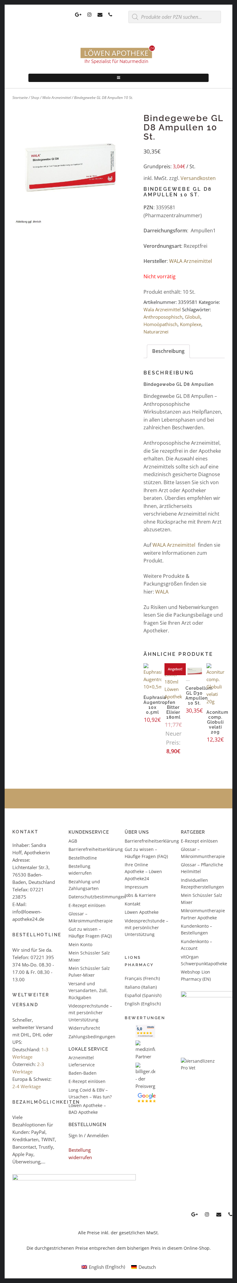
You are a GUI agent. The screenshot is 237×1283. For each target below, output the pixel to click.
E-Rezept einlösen (87, 905)
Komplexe (190, 324)
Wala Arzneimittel (56, 97)
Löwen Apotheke (142, 912)
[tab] (168, 351)
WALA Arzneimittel (190, 261)
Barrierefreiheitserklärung (96, 849)
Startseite (20, 97)
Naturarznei (155, 332)
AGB (73, 841)
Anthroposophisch (162, 317)
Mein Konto (80, 944)
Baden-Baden (83, 1073)
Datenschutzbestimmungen (97, 897)
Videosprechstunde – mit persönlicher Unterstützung (90, 1013)
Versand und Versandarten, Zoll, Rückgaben (88, 990)
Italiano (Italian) (141, 987)
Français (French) (142, 978)
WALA (161, 591)
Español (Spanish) (143, 995)
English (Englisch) (143, 1004)
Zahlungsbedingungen (92, 1037)
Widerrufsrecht (84, 1028)
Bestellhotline (83, 858)
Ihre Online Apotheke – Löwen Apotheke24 (143, 871)
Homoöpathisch (160, 324)
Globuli (192, 317)
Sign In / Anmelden (89, 1135)
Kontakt (132, 904)
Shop (35, 97)
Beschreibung (168, 351)
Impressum (136, 887)
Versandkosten (198, 178)
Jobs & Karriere (140, 895)
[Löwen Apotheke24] (118, 64)
